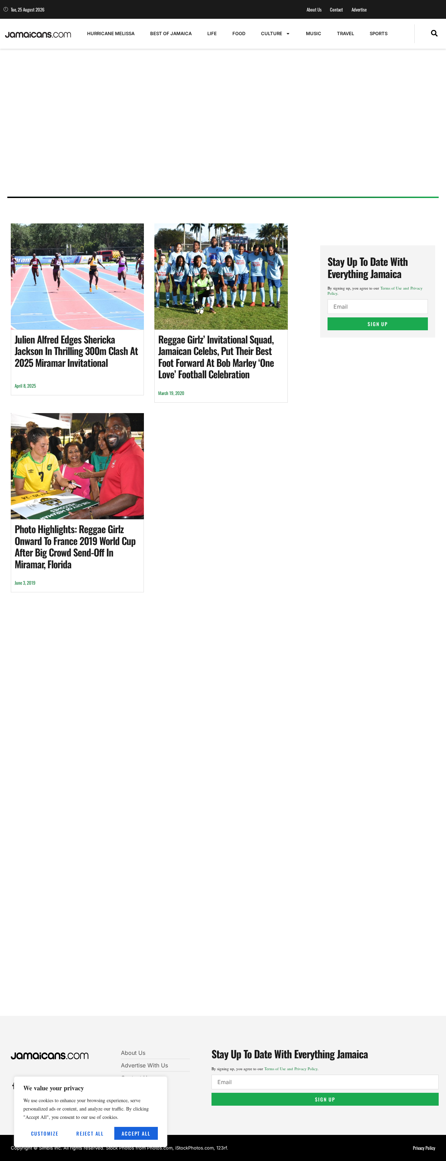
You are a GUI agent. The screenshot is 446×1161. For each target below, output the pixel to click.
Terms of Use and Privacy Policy (290, 1068)
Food (238, 33)
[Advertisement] (220, 137)
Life (212, 33)
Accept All (136, 1133)
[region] (90, 1111)
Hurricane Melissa (110, 33)
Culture (271, 33)
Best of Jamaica (171, 33)
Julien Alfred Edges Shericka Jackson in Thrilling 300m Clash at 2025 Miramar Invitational (76, 351)
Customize (45, 1133)
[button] (434, 33)
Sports (378, 33)
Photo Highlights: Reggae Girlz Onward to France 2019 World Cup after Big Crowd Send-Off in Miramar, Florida (75, 546)
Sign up (378, 323)
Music (313, 33)
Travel (345, 33)
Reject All (90, 1133)
